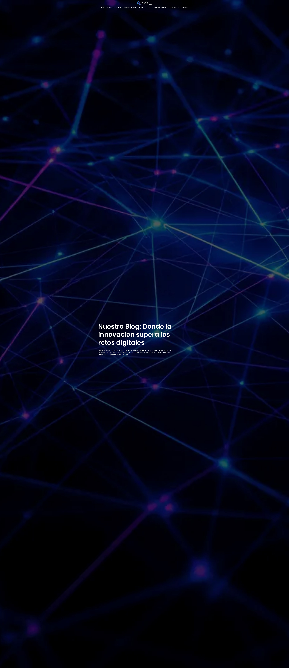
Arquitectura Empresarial (160, 7)
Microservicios (174, 7)
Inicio (102, 7)
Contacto (185, 7)
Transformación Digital (114, 7)
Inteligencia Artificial (130, 7)
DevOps (141, 7)
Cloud (148, 7)
